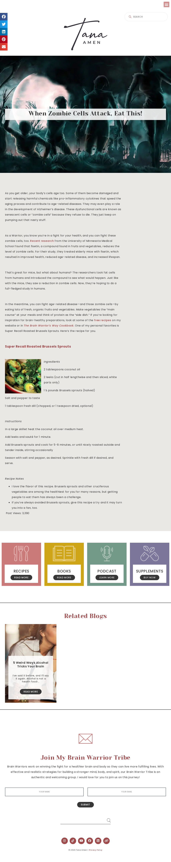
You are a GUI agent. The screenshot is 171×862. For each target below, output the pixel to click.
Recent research (42, 241)
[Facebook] (89, 841)
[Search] (106, 819)
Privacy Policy (95, 850)
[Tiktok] (73, 841)
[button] (166, 4)
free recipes (102, 320)
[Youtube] (81, 841)
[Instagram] (64, 841)
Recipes (21, 571)
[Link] (106, 841)
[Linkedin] (98, 841)
